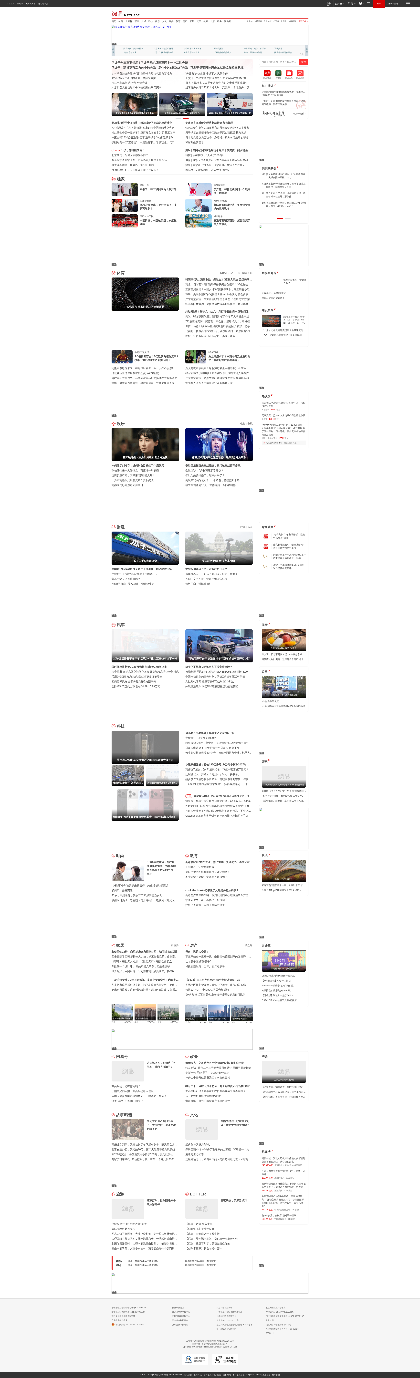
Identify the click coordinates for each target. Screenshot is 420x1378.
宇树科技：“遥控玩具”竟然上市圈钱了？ (135, 574)
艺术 (265, 855)
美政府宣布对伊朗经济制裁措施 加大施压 (209, 122)
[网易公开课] (339, 3)
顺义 (159, 1022)
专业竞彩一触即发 (192, 52)
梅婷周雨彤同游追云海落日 (127, 485)
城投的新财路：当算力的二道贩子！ (206, 966)
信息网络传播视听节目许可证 (278, 1325)
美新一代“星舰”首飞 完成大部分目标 (207, 1072)
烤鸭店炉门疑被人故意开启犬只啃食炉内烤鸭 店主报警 (217, 127)
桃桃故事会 (269, 168)
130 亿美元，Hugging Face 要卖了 (215, 170)
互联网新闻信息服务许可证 (123, 1316)
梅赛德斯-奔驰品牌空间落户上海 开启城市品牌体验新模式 (145, 671)
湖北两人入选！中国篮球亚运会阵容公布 (209, 383)
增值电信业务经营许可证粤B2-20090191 (129, 1307)
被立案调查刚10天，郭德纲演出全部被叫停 (210, 485)
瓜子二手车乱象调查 (204, 150)
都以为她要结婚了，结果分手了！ (205, 475)
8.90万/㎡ (129, 1022)
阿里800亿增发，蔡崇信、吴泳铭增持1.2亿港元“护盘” (216, 742)
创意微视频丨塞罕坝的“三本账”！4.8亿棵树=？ (139, 82)
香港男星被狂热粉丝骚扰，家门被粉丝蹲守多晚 (213, 465)
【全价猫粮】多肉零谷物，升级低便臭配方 (283, 1096)
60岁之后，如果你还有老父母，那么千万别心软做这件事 (284, 185)
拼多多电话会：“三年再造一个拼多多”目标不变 (212, 747)
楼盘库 (249, 945)
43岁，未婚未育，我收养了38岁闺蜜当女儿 (137, 895)
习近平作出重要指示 (125, 62)
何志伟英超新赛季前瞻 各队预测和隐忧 (215, 160)
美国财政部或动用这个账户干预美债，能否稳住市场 (142, 569)
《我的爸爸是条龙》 (223, 52)
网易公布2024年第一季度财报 (200, 1261)
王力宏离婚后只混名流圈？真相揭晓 (133, 480)
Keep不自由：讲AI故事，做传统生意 (133, 583)
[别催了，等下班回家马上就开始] (125, 189)
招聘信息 (207, 1375)
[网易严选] (351, 3)
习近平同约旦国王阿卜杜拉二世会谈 (164, 62)
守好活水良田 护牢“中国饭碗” (202, 73)
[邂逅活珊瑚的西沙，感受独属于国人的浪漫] (198, 220)
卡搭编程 (258, 21)
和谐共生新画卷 (194, 142)
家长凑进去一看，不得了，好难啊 (205, 900)
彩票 (137, 21)
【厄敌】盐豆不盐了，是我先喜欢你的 (207, 1243)
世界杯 (128, 21)
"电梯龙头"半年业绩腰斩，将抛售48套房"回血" (289, 536)
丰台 (136, 1022)
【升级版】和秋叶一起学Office (277, 995)
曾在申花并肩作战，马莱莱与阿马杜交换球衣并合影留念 (144, 378)
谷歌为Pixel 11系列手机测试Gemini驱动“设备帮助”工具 (217, 805)
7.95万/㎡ (202, 1022)
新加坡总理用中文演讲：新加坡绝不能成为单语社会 (142, 122)
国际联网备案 (178, 1307)
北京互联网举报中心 (181, 1312)
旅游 (120, 1194)
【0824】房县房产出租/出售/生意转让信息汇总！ (213, 979)
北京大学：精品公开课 (163, 48)
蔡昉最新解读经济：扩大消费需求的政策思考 (232, 207)
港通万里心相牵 (194, 1154)
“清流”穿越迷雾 (129, 52)
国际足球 (247, 273)
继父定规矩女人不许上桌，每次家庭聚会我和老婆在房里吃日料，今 (283, 204)
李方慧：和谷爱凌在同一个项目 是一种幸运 (232, 191)
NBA (223, 273)
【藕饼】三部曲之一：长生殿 (202, 1233)
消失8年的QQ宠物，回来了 (127, 1101)
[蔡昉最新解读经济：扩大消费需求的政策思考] (198, 205)
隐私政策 (227, 1375)
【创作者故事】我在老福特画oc (203, 1248)
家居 (192, 21)
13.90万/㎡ (248, 1022)
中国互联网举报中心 (181, 1316)
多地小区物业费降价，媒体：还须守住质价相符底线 (215, 984)
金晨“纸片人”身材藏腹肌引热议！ (204, 470)
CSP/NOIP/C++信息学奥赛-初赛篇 (279, 1000)
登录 (379, 3)
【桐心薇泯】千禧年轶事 (199, 1228)
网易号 (227, 21)
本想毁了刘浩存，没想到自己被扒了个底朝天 (138, 465)
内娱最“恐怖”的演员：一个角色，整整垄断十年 (212, 480)
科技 (150, 21)
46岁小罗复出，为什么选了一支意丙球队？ (158, 207)
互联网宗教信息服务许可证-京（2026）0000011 (283, 1331)
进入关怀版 (43, 3)
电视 (250, 423)
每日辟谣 (267, 86)
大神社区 (292, 21)
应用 (19, 3)
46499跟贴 (297, 1165)
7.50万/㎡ (151, 1022)
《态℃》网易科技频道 (163, 52)
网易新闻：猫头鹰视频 (133, 48)
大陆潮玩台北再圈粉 (123, 1228)
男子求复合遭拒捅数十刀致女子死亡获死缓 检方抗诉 (215, 132)
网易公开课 (269, 273)
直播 (171, 21)
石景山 (188, 1022)
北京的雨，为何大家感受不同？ (130, 155)
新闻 (114, 21)
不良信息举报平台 (180, 1320)
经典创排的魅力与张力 (198, 1144)
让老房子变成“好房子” (198, 961)
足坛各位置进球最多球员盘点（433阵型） (136, 373)
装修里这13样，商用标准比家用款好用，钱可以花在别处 (145, 951)
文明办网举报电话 (180, 1325)
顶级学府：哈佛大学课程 (255, 48)
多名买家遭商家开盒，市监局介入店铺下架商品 (139, 160)
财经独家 (267, 527)
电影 (242, 423)
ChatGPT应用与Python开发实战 (278, 975)
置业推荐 (278, 48)
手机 (189, 796)
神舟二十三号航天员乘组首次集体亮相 (207, 1077)
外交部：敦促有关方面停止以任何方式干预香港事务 (215, 87)
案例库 (175, 945)
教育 (178, 21)
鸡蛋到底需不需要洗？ (273, 298)
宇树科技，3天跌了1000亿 (200, 738)
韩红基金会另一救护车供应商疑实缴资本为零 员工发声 (143, 132)
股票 (242, 527)
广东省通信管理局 (119, 1320)
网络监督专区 (297, 13)
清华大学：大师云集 (192, 48)
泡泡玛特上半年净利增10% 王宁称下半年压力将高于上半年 (289, 556)
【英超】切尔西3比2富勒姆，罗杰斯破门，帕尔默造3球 (217, 331)
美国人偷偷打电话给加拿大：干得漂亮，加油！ (139, 1096)
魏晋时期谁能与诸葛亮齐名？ (294, 281)
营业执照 (270, 1320)
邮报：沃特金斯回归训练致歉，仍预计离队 (210, 336)
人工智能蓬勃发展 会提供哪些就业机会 (134, 73)
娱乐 (157, 21)
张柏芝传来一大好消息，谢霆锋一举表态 (135, 470)
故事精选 (124, 1114)
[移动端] (329, 3)
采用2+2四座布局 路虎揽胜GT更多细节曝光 (137, 676)
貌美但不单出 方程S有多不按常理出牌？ (208, 666)
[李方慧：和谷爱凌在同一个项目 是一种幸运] (198, 189)
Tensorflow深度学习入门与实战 (278, 985)
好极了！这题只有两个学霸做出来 (205, 905)
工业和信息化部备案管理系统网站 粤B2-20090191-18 (210, 1341)
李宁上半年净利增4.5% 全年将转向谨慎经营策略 (288, 567)
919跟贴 (291, 1219)
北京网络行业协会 (224, 1307)
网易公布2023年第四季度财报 (143, 1265)
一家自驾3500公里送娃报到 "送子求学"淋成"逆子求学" (143, 137)
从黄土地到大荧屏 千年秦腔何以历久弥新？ (137, 78)
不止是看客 (219, 48)
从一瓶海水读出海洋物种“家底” (203, 1096)
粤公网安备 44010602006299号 (129, 1325)
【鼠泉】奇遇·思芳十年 (198, 1224)
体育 (120, 21)
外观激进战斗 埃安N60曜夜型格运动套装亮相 (211, 686)
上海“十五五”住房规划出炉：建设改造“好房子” (138, 87)
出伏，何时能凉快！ (133, 150)
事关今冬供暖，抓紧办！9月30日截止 (133, 165)
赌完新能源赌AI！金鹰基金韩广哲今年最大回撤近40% (289, 546)
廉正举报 (266, 1375)
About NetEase (175, 1375)
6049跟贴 (288, 1190)
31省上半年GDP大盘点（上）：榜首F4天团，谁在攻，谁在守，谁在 (294, 320)
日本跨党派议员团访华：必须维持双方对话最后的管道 (216, 137)
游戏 (265, 761)
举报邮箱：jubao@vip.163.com (280, 1312)
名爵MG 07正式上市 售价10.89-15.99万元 (136, 686)
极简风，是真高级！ (123, 890)
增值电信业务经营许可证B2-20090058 (129, 1312)
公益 (265, 671)
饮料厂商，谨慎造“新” (198, 583)
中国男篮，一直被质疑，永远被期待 (158, 222)
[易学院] (273, 113)
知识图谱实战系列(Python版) (276, 990)
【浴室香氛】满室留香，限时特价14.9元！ (283, 1087)
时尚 (120, 856)
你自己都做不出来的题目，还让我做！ (207, 872)
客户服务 (217, 1375)
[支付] (361, 3)
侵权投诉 (276, 1375)
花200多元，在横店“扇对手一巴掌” (279, 1215)
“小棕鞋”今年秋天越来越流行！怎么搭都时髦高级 (140, 885)
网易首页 (10, 3)
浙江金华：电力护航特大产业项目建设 (207, 1101)
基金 (250, 527)
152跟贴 (295, 1210)
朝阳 (114, 1022)
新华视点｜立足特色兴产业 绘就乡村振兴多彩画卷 (214, 1062)
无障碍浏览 (30, 3)
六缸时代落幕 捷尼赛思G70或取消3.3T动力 (210, 681)
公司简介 (188, 1375)
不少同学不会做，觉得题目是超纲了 (206, 876)
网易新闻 (126, 13)
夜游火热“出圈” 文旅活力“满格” (129, 1224)
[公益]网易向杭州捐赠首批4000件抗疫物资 (283, 706)
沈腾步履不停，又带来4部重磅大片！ (133, 475)
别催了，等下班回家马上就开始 (158, 189)
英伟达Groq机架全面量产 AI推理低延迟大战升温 (221, 155)
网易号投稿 (298, 113)
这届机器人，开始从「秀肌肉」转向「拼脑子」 (213, 574)
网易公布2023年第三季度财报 (200, 1265)
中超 (237, 273)
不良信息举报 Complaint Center (247, 1375)
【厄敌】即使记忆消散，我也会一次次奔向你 (211, 1238)
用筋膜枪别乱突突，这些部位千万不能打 (282, 659)
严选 (265, 1056)
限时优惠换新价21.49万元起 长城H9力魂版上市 (139, 666)
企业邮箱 (268, 21)
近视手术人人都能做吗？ (274, 293)
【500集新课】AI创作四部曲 (276, 980)
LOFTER (198, 1194)
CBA (230, 273)
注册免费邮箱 (392, 3)
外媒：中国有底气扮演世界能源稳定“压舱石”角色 (213, 78)
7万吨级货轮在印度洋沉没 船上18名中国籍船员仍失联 (143, 127)
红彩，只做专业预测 (253, 52)
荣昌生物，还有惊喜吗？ (126, 578)
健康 (205, 21)
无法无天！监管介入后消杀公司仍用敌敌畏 (283, 415)
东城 (233, 1022)
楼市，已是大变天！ (197, 951)
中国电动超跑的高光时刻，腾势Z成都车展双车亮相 (215, 676)
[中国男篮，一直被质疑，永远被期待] (125, 220)
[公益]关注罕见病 (270, 701)
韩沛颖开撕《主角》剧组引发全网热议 (215, 165)
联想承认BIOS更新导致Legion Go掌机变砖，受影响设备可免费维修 (223, 797)
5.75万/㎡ (225, 1022)
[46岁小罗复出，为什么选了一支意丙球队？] (125, 205)
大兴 (210, 1022)
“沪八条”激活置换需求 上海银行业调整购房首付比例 (215, 994)
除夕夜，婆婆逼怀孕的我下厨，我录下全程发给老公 (283, 176)
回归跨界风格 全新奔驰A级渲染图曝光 (134, 681)
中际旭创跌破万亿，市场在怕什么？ (206, 569)
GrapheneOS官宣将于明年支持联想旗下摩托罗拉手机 (216, 815)
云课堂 (284, 21)
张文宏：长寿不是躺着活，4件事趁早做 (282, 654)
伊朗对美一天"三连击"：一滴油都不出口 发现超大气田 (143, 142)
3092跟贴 (290, 1178)
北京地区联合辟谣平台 (226, 1316)
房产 (185, 21)
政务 (219, 21)
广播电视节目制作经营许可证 (229, 1312)
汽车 (199, 21)
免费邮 (249, 21)
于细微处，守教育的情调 (199, 867)
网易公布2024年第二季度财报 (143, 1261)
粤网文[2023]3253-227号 (228, 1320)
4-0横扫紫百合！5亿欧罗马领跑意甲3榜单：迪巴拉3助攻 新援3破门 (156, 358)
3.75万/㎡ (174, 1022)
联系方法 (198, 1375)
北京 (212, 21)
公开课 (276, 21)
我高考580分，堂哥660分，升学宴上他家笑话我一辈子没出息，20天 (283, 195)
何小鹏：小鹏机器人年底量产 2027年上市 (209, 733)
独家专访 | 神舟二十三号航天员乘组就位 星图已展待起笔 (218, 1067)
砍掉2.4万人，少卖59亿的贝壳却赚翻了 (208, 989)
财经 (143, 21)
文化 (164, 21)
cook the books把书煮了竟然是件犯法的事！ (212, 890)
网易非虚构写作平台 (283, 52)
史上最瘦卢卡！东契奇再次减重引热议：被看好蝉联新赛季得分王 (229, 358)
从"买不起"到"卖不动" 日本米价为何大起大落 (211, 82)
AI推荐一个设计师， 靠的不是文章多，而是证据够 (141, 966)
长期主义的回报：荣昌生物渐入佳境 (206, 578)
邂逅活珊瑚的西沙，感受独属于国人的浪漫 (232, 222)
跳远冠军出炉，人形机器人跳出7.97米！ (135, 170)
